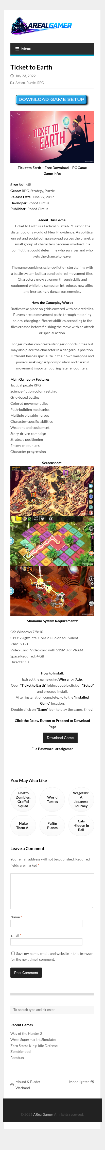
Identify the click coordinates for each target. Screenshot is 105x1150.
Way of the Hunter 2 (26, 1033)
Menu (26, 48)
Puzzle (31, 83)
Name (16, 917)
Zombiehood (20, 1051)
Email (16, 935)
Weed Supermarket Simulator (33, 1039)
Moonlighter (79, 1081)
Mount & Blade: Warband (27, 1084)
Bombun (17, 1057)
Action (20, 83)
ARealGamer (43, 1114)
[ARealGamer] (52, 26)
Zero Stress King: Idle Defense (34, 1045)
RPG (40, 83)
